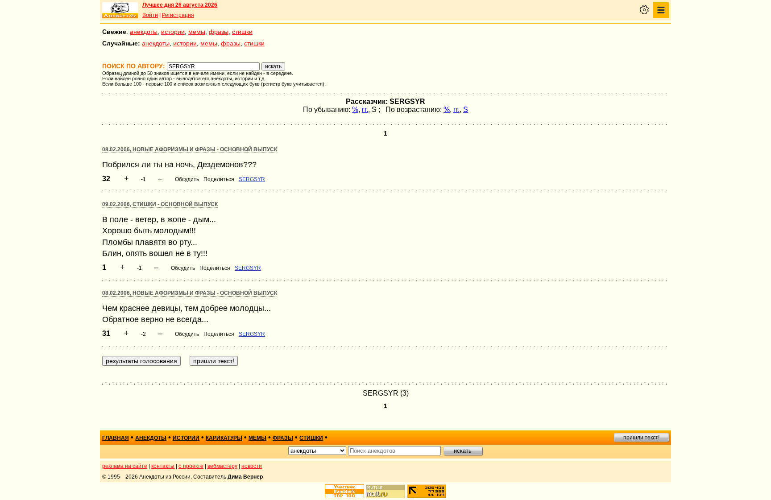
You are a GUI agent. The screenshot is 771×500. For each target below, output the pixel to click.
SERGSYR (252, 179)
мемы (196, 31)
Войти (150, 15)
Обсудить (187, 179)
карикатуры (224, 438)
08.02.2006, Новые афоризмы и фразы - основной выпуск (189, 149)
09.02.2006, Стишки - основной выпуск (160, 204)
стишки (242, 31)
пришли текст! (641, 437)
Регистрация (178, 15)
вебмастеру (222, 466)
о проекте (190, 466)
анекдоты (144, 31)
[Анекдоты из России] (120, 10)
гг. (365, 109)
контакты (162, 466)
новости (251, 466)
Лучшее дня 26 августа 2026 (179, 5)
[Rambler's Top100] (344, 491)
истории (173, 31)
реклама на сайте (124, 466)
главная (115, 438)
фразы (218, 31)
